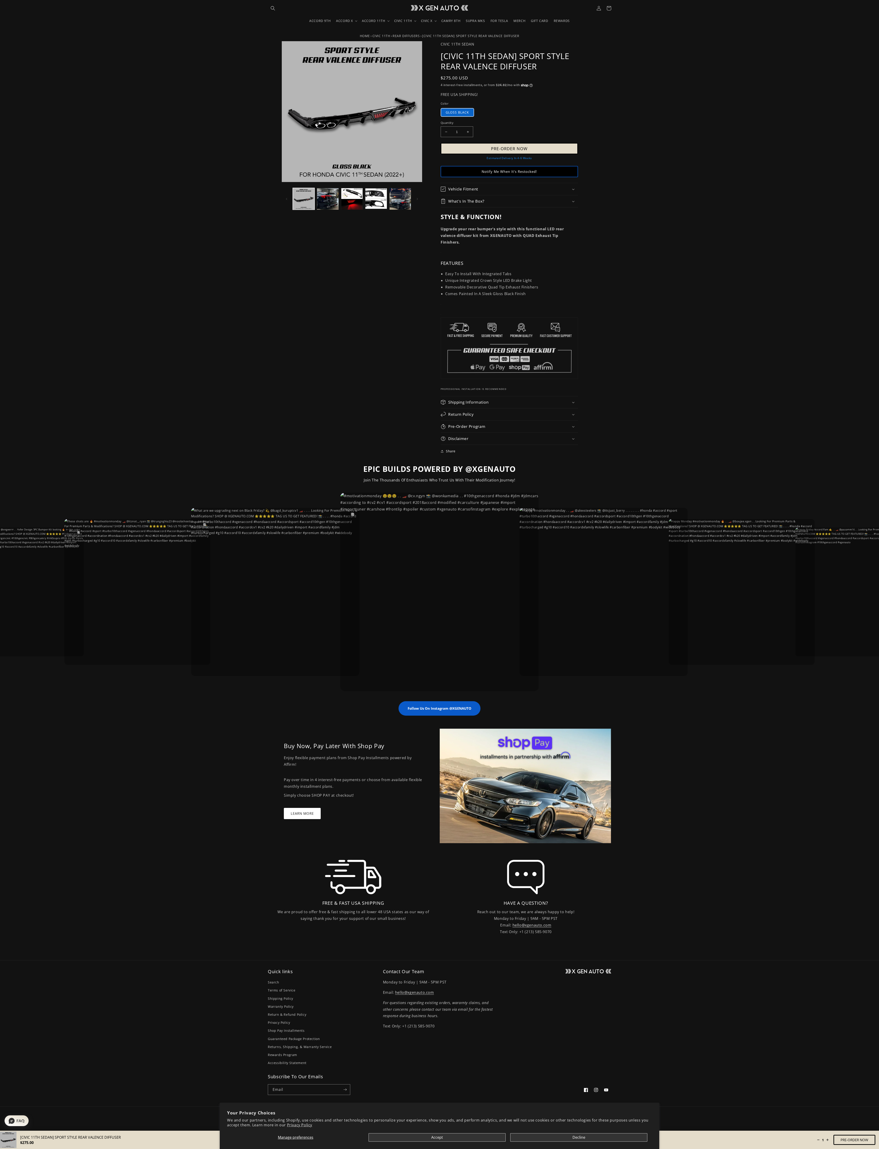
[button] (273, 8)
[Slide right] (417, 199)
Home (365, 36)
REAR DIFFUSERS (406, 36)
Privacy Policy (299, 1124)
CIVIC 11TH (381, 36)
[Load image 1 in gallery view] (304, 199)
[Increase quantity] (827, 1140)
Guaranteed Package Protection (294, 1039)
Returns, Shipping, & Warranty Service (300, 1047)
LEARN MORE (302, 813)
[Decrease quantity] (818, 1140)
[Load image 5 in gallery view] (400, 199)
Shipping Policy (280, 998)
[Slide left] (287, 199)
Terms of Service (282, 990)
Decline (578, 1137)
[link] (353, 877)
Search (273, 982)
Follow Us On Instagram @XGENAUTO (439, 708)
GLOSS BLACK (457, 112)
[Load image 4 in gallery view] (376, 199)
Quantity (447, 123)
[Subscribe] (345, 1089)
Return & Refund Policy (287, 1014)
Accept (437, 1137)
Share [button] (451, 451)
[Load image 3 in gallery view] (352, 199)
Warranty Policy (281, 1006)
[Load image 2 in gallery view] (328, 199)
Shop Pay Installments (286, 1030)
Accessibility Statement (287, 1063)
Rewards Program (282, 1055)
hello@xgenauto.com (532, 925)
